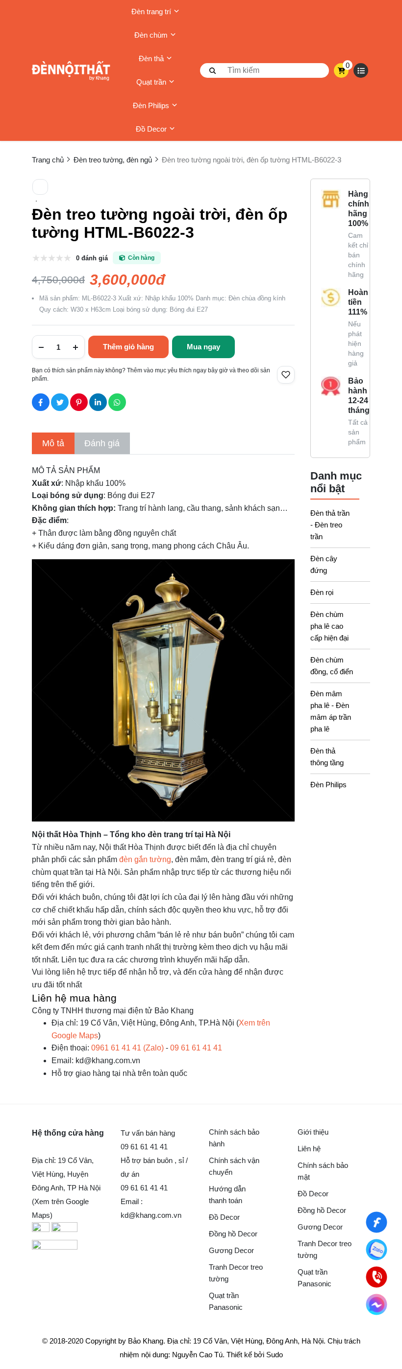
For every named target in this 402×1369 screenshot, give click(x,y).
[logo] (71, 71)
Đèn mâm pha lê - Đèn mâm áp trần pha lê (330, 711)
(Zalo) (127, 1048)
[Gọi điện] (376, 1277)
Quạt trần (151, 82)
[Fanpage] (376, 1222)
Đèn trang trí (151, 11)
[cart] (341, 70)
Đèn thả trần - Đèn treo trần (330, 525)
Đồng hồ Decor (233, 1234)
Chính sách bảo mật (323, 1171)
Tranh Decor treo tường (236, 1273)
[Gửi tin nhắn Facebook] (376, 1304)
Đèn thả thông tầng (327, 757)
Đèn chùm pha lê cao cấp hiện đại (329, 626)
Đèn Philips (151, 105)
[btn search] (213, 70)
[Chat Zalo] (376, 1249)
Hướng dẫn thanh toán (227, 1195)
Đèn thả (151, 58)
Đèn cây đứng (323, 564)
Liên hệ (309, 1148)
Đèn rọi (321, 592)
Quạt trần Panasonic (226, 1301)
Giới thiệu (313, 1132)
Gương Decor (231, 1250)
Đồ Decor (151, 129)
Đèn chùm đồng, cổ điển (331, 666)
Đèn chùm (151, 35)
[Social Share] (41, 402)
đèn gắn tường (145, 859)
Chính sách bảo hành (234, 1138)
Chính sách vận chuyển (234, 1166)
